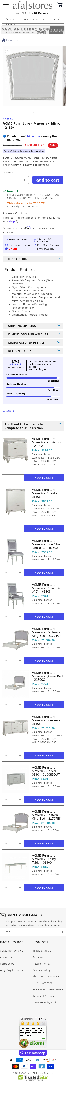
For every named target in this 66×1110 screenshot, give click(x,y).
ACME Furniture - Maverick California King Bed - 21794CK (47, 632)
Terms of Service (44, 996)
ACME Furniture (11, 119)
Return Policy (41, 963)
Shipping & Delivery (46, 976)
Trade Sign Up (42, 950)
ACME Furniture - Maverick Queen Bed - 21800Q (47, 676)
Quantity (8, 172)
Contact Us (7, 963)
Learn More (38, 151)
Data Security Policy (46, 1002)
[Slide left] (25, 113)
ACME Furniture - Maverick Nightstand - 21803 (47, 442)
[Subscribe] (62, 932)
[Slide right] (41, 113)
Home (10, 40)
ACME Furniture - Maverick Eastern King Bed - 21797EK (46, 815)
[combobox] (33, 19)
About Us (6, 957)
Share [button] (10, 410)
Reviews (38, 957)
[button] (60, 4)
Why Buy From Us (11, 970)
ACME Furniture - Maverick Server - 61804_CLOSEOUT (46, 771)
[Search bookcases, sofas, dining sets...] (60, 19)
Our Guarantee (43, 983)
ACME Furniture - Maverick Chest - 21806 (45, 493)
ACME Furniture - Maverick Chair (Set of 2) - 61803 (46, 588)
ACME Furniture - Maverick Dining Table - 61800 (45, 859)
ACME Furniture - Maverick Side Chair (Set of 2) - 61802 (47, 544)
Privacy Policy (41, 970)
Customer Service (11, 950)
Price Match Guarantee (48, 989)
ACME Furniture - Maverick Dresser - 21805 (46, 720)
